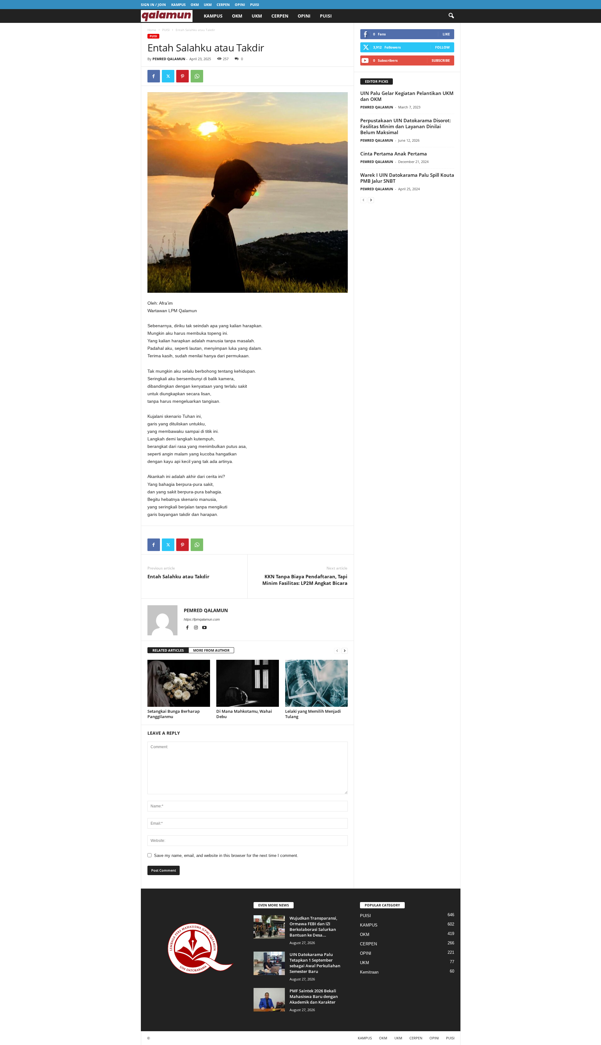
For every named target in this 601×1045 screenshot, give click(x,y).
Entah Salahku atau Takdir (178, 576)
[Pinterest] (182, 76)
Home (151, 30)
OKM (195, 4)
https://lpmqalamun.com (202, 619)
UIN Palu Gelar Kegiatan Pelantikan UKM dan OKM (407, 96)
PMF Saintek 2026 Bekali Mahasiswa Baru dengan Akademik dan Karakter (314, 996)
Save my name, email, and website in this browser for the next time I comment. (226, 855)
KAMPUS (178, 4)
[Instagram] (196, 628)
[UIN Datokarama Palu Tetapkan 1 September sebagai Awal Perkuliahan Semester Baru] (269, 963)
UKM (208, 4)
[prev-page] (337, 650)
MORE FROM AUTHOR (211, 650)
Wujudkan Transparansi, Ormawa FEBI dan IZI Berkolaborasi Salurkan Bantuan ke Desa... (313, 926)
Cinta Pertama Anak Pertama (393, 153)
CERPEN (223, 4)
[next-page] (345, 650)
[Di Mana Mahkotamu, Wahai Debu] (247, 683)
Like (446, 34)
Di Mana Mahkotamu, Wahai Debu (244, 713)
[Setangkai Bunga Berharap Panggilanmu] (178, 683)
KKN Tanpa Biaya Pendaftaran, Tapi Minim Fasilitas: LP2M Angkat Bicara (304, 579)
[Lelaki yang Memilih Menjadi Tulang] (316, 683)
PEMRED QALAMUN (168, 58)
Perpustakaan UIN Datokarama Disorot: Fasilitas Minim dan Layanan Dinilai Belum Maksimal (405, 126)
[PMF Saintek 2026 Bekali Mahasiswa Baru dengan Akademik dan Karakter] (269, 999)
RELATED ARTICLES (168, 650)
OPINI (240, 4)
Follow (442, 47)
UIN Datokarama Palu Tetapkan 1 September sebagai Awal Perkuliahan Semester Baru (315, 963)
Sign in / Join (153, 4)
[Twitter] (168, 76)
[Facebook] (153, 76)
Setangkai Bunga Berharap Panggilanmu (173, 713)
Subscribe (441, 60)
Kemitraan (369, 972)
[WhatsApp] (197, 76)
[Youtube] (204, 628)
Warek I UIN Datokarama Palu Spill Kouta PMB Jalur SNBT (407, 178)
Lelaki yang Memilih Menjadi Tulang (313, 713)
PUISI (254, 4)
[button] (451, 16)
